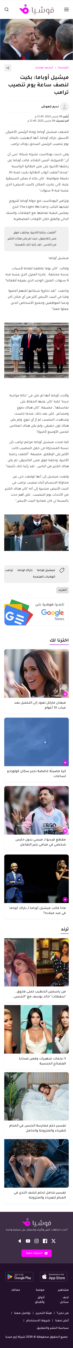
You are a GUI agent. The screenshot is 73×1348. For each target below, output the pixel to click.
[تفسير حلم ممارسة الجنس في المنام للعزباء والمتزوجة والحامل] (36, 1096)
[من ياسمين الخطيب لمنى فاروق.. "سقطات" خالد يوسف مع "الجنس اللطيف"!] (36, 962)
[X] (53, 1241)
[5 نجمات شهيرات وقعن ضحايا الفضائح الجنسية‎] (36, 1029)
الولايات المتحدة (44, 577)
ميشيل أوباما (46, 570)
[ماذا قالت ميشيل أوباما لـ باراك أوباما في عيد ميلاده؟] (36, 879)
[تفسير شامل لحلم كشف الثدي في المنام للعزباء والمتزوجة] (36, 1163)
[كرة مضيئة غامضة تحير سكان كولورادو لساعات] (36, 742)
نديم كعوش (50, 106)
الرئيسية (63, 67)
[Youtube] (28, 1241)
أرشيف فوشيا (44, 67)
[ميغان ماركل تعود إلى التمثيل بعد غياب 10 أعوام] (36, 673)
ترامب (9, 570)
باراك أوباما (25, 570)
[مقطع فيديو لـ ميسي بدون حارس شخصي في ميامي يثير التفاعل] (36, 810)
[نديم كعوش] (64, 107)
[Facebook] (45, 1241)
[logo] (36, 9)
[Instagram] (36, 1241)
